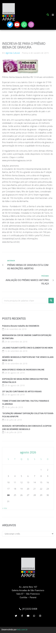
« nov (4, 508)
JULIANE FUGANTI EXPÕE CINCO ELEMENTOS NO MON (27, 348)
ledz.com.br (22, 629)
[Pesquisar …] (48, 15)
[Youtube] (17, 24)
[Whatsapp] (24, 24)
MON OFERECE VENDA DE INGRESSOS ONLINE (23, 369)
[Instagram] (31, 24)
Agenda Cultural (13, 53)
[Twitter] (10, 24)
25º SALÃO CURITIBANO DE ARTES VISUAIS (21, 391)
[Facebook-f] (22, 616)
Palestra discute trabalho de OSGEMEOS (20, 326)
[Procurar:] (24, 300)
